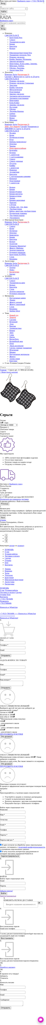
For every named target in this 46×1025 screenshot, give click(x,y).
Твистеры (13, 85)
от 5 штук (26, 77)
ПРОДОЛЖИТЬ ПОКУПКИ (11, 734)
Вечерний (13, 322)
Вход (3, 3)
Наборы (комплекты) (17, 142)
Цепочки (13, 144)
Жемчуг (12, 357)
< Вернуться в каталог (9, 372)
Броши (12, 44)
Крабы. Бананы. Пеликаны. (20, 59)
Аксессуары (9, 582)
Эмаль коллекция (16, 346)
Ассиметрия (14, 172)
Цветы (12, 337)
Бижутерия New (15, 38)
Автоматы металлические (19, 96)
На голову (13, 107)
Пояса (11, 270)
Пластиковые (14, 92)
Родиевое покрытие (17, 252)
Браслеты (13, 46)
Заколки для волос (16, 94)
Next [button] (3, 518)
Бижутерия (9, 578)
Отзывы (8, 560)
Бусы (11, 140)
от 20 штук (35, 77)
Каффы (12, 166)
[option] (23, 510)
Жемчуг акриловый (17, 304)
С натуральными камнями (20, 176)
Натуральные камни (17, 298)
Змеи (11, 333)
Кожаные (13, 179)
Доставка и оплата (12, 556)
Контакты (9, 565)
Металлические (15, 90)
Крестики (13, 361)
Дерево (12, 300)
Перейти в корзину (7, 967)
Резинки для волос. (17, 57)
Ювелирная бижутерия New (20, 53)
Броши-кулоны (15, 196)
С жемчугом (14, 155)
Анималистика (15, 328)
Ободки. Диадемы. (17, 68)
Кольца (12, 48)
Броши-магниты (16, 194)
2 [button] (6, 538)
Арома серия (14, 359)
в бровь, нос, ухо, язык (18, 207)
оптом (11, 546)
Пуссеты (12, 163)
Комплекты (14, 235)
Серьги (12, 40)
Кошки (12, 331)
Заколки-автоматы (16, 61)
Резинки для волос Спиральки (21, 83)
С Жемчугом (17, 77)
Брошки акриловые (17, 200)
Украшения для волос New (20, 55)
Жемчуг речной (15, 302)
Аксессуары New (16, 70)
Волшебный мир (16, 341)
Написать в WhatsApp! (9, 618)
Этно (11, 324)
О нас (7, 552)
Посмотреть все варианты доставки (14, 499)
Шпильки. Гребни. (16, 66)
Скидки (8, 558)
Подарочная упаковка (18, 213)
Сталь (11, 257)
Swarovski (13, 244)
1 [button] (6, 535)
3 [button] (6, 541)
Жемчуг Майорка (16, 248)
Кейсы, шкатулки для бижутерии (22, 211)
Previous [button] (4, 504)
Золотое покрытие (16, 250)
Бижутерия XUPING (17, 255)
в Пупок (12, 205)
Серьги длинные (16, 161)
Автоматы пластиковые (19, 98)
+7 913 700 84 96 (37, 1)
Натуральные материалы (19, 354)
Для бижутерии (15, 209)
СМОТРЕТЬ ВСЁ (12, 35)
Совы (11, 335)
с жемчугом (14, 168)
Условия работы (11, 554)
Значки (12, 198)
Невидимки (14, 100)
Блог (6, 563)
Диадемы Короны (16, 111)
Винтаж (12, 326)
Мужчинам (13, 350)
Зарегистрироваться (8, 896)
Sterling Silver (14, 311)
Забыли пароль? (6, 891)
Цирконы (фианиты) (17, 246)
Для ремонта (14, 218)
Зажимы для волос (16, 105)
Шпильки (13, 120)
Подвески (13, 231)
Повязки (12, 116)
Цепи (11, 343)
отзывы (3, 520)
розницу (21, 546)
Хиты (15, 75)
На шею (12, 133)
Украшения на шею (17, 42)
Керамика (13, 259)
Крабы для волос (16, 87)
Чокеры (12, 146)
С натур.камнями (16, 157)
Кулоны (12, 153)
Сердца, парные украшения (20, 348)
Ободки (12, 109)
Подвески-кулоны (16, 137)
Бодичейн (13, 150)
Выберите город (23, 1)
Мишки (12, 352)
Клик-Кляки (14, 103)
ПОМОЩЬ (9, 550)
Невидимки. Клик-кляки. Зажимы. (23, 64)
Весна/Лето (14, 339)
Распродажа (9, 584)
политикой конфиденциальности (31, 847)
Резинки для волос (16, 81)
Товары (8, 569)
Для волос (9, 575)
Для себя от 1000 (6, 717)
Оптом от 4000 (6, 712)
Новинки (8, 75)
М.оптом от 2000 (7, 715)
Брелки (12, 274)
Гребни (12, 114)
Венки (12, 118)
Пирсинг (13, 203)
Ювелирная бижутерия (14, 580)
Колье (11, 135)
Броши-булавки (15, 192)
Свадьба (8, 77)
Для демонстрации (17, 215)
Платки (12, 268)
